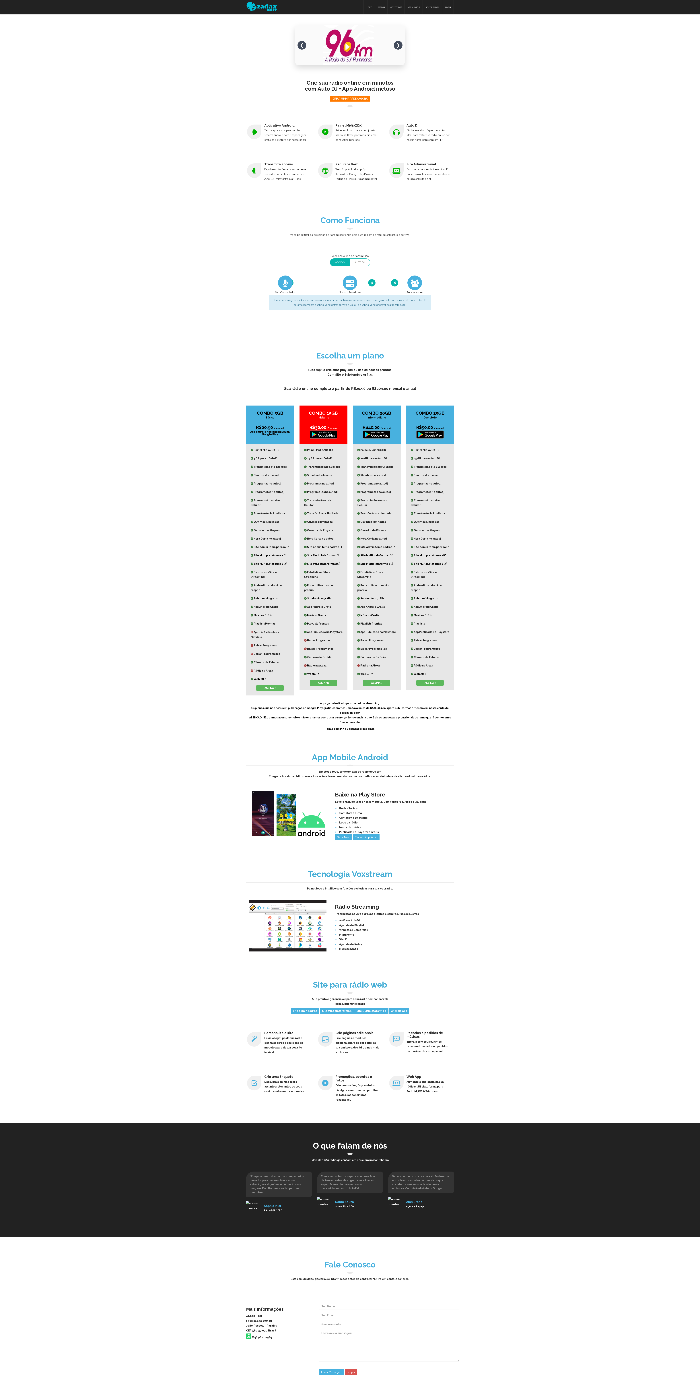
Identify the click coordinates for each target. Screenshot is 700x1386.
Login (448, 7)
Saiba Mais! (343, 837)
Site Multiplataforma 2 (269, 563)
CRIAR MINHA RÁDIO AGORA (350, 98)
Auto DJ (360, 262)
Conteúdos (396, 7)
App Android (414, 7)
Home (369, 7)
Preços (381, 7)
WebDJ (258, 679)
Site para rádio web (350, 984)
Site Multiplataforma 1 (269, 555)
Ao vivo (340, 262)
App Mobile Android (350, 757)
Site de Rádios (432, 7)
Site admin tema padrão (270, 547)
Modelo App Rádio (366, 837)
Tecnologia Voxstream (350, 874)
